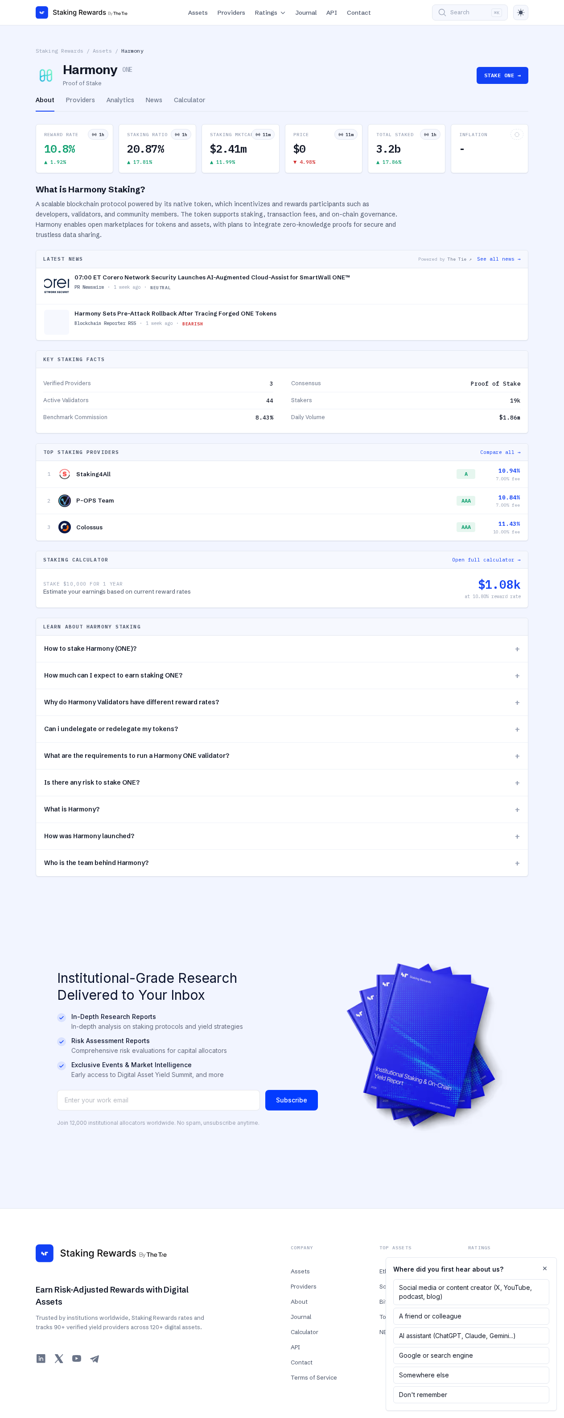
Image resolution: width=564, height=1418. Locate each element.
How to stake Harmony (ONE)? (282, 649)
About (299, 1301)
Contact (359, 12)
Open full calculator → (486, 560)
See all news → (499, 259)
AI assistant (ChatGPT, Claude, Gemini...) (457, 1335)
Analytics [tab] (120, 100)
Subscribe (291, 1100)
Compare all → (500, 452)
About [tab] (45, 100)
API (331, 12)
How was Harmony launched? (282, 836)
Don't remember (423, 1394)
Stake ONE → (502, 75)
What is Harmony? (282, 809)
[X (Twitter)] (59, 1358)
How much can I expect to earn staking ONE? (282, 675)
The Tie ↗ (460, 259)
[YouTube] (76, 1358)
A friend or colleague (430, 1316)
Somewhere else (424, 1375)
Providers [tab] (80, 100)
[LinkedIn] (41, 1358)
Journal (306, 12)
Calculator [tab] (190, 100)
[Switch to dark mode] (520, 12)
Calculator (304, 1331)
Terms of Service (314, 1377)
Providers (231, 12)
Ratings (266, 12)
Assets (198, 12)
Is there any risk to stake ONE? (282, 783)
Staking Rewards (59, 50)
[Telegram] (94, 1358)
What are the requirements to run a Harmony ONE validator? (282, 756)
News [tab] (154, 100)
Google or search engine (436, 1355)
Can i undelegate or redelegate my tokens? (282, 729)
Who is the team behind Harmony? (282, 863)
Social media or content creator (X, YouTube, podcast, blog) (465, 1292)
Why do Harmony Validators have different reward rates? (282, 702)
